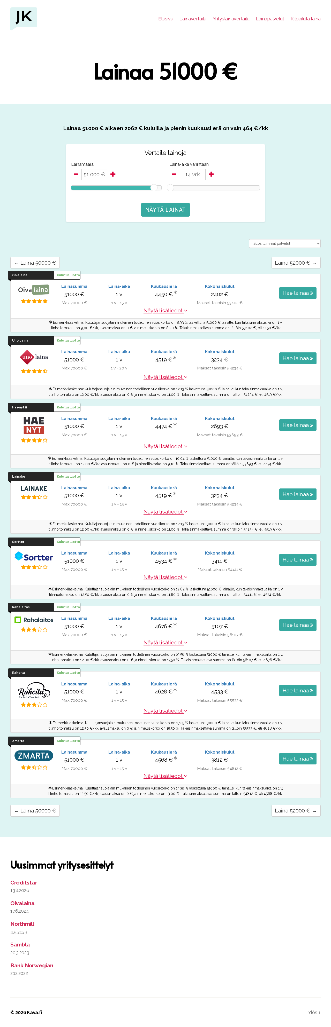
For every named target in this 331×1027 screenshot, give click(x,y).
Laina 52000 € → (296, 262)
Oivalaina (22, 903)
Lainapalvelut (270, 18)
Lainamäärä (82, 164)
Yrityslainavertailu (231, 18)
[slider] (153, 187)
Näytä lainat (165, 210)
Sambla (20, 944)
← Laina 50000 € (35, 262)
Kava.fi (34, 1012)
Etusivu (165, 18)
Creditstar (23, 882)
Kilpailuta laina (306, 18)
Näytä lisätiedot (164, 310)
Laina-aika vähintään (189, 164)
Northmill (22, 924)
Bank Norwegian (31, 965)
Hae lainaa (296, 293)
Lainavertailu (192, 18)
